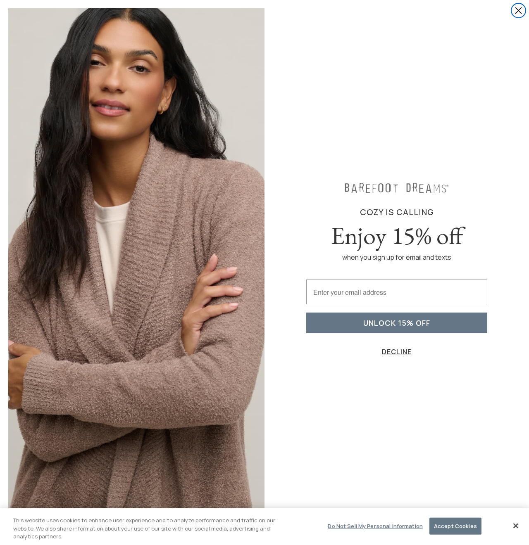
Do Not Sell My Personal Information (375, 525)
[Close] (516, 526)
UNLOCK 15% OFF (396, 323)
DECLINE (397, 351)
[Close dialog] (518, 10)
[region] (264, 526)
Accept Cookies (455, 525)
